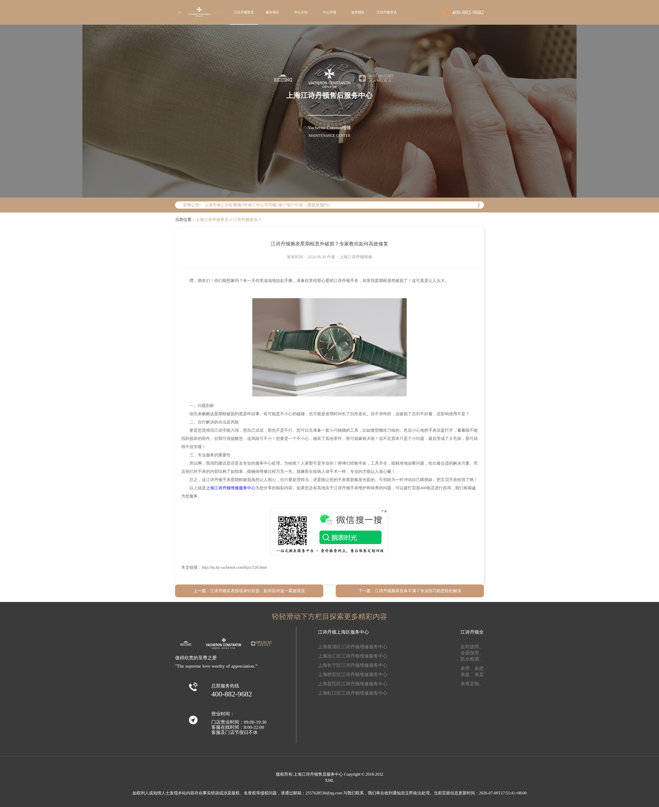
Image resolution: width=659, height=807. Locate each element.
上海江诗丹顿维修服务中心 (230, 488)
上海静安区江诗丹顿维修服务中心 (352, 674)
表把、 (481, 668)
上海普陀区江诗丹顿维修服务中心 (352, 683)
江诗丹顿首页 (244, 12)
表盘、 (467, 674)
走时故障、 (472, 646)
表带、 (467, 668)
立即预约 (329, 410)
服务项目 (272, 12)
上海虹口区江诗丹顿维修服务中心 (352, 693)
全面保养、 (472, 652)
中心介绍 (301, 12)
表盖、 (481, 674)
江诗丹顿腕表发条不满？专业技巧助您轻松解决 (418, 591)
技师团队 (358, 12)
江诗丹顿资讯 (387, 12)
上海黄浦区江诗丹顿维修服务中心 (352, 646)
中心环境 (329, 12)
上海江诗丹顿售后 (212, 219)
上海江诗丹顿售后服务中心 (318, 774)
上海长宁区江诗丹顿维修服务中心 (352, 665)
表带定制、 (472, 683)
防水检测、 (472, 659)
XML (329, 780)
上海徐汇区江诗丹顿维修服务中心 (352, 656)
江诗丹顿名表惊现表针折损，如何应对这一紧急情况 (257, 591)
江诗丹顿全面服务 (479, 632)
